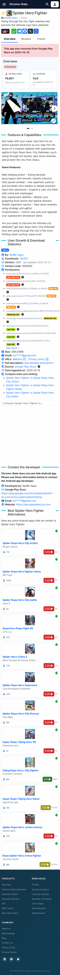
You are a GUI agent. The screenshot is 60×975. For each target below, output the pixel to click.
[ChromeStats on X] (18, 959)
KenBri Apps (11, 17)
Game (24, 17)
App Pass (6, 884)
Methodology (8, 933)
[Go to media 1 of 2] (28, 128)
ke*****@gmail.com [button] (24, 355)
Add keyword (38, 913)
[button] (4, 4)
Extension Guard (10, 894)
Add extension (39, 908)
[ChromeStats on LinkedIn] (4, 959)
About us (6, 928)
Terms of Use (8, 947)
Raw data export (10, 913)
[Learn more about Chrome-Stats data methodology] (38, 366)
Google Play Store (25, 366)
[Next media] (54, 108)
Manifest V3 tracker (42, 899)
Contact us (7, 942)
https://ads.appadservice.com (33, 504)
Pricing (35, 884)
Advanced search (40, 889)
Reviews (26, 38)
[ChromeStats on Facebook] (11, 959)
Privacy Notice (9, 952)
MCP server (8, 908)
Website (18, 359)
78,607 (24, 258)
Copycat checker (40, 894)
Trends (41, 38)
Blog (4, 938)
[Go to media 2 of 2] (32, 128)
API (3, 903)
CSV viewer (37, 903)
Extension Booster (11, 899)
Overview (10, 38)
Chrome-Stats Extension (14, 889)
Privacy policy (37, 359)
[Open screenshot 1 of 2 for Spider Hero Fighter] (29, 108)
